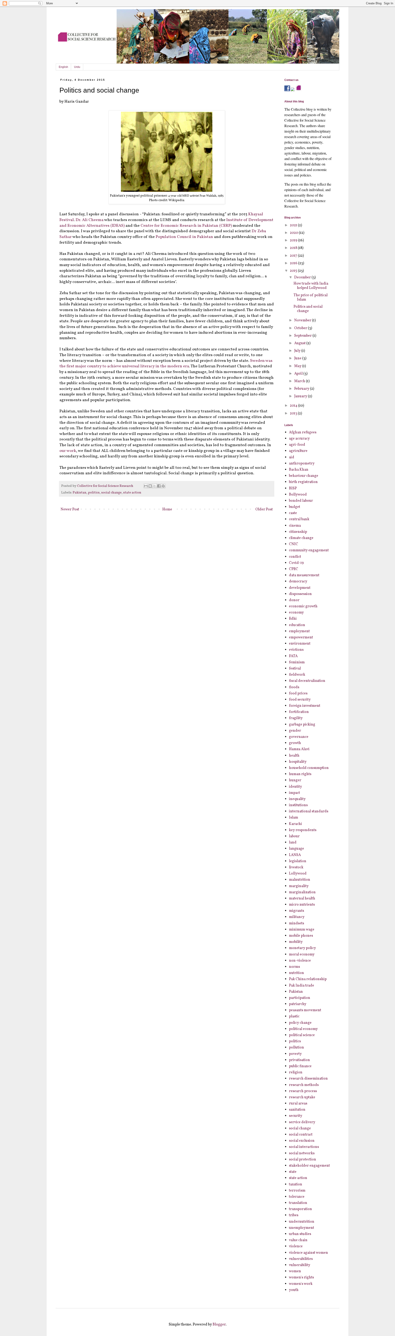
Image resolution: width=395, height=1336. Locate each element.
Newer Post (70, 509)
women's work (300, 1283)
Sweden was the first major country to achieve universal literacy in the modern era (165, 363)
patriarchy (297, 1004)
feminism (297, 662)
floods (294, 687)
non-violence (300, 960)
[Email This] (146, 486)
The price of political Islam (311, 297)
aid (291, 457)
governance (298, 736)
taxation (295, 1184)
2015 (294, 270)
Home (167, 509)
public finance (300, 1066)
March (300, 381)
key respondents (302, 830)
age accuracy (299, 438)
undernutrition (301, 1221)
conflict (295, 556)
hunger (295, 780)
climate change (301, 538)
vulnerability (299, 1265)
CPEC (293, 569)
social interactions (304, 1146)
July (297, 350)
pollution (296, 1047)
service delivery (302, 1122)
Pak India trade (301, 985)
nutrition (296, 973)
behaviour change (303, 475)
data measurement (304, 575)
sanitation (297, 1109)
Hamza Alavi (299, 749)
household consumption (309, 768)
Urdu (77, 67)
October (301, 328)
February (302, 388)
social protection (302, 1159)
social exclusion (302, 1140)
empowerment (301, 637)
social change (111, 492)
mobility (296, 941)
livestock (296, 867)
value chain (298, 1240)
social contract (300, 1134)
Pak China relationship (308, 979)
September (303, 335)
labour (294, 836)
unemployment (301, 1227)
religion (295, 1072)
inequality (297, 799)
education (297, 625)
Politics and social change (308, 309)
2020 (294, 232)
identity (295, 786)
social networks (302, 1153)
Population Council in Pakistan (184, 237)
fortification (299, 712)
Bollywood (298, 494)
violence (296, 1246)
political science (302, 1035)
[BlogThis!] (150, 486)
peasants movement (305, 1010)
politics (94, 492)
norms (294, 966)
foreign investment (304, 705)
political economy (303, 1029)
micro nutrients (302, 904)
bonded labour (301, 500)
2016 (294, 263)
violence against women (308, 1252)
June (298, 358)
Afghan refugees (302, 432)
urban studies (300, 1234)
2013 (294, 413)
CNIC (293, 544)
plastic (294, 1016)
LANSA (295, 855)
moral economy (302, 954)
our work (67, 451)
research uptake (302, 1097)
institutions (298, 805)
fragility (296, 718)
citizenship (298, 531)
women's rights (301, 1277)
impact (294, 792)
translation (298, 1202)
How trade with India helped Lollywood (311, 286)
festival (295, 668)
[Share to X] (154, 486)
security (295, 1115)
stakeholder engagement (309, 1165)
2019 (294, 240)
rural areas (298, 1103)
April (298, 373)
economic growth (303, 606)
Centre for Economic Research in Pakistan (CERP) (186, 226)
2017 (294, 255)
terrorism (297, 1190)
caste (293, 513)
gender (295, 730)
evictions (296, 649)
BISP (293, 488)
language (296, 848)
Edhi (293, 618)
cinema (295, 525)
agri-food (297, 444)
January (301, 396)
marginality (299, 886)
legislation (297, 861)
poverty (295, 1053)
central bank (299, 519)
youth (294, 1290)
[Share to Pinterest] (163, 486)
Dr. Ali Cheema (90, 220)
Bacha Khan (298, 469)
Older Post (264, 509)
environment (299, 643)
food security (300, 699)
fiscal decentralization (307, 680)
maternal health (302, 898)
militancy (296, 917)
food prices (298, 693)
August (300, 343)
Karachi (295, 824)
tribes (293, 1215)
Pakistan (79, 492)
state (292, 1171)
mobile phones (301, 935)
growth (295, 743)
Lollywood (298, 873)
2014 (294, 405)
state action (132, 492)
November (303, 320)
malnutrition (299, 879)
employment (299, 631)
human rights (300, 774)
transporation (300, 1209)
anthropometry (302, 463)
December (303, 277)
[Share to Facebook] (159, 486)
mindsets (296, 923)
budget (294, 506)
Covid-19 (296, 562)
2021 (294, 225)
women (295, 1271)
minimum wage (301, 929)
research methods (304, 1085)
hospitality (298, 761)
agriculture (298, 450)
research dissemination (308, 1078)
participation (299, 997)
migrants (296, 910)
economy (296, 612)
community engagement (309, 550)
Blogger (219, 1324)
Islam (293, 817)
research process (303, 1091)
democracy (298, 581)
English (63, 67)
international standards (308, 811)
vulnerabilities (301, 1258)
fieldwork (297, 674)
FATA (293, 656)
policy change (300, 1022)
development (299, 587)
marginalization (302, 892)
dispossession (300, 594)
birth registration (303, 482)
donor (294, 600)
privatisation (299, 1060)
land (292, 842)
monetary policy (302, 948)
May (298, 366)
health (294, 755)
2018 (294, 248)
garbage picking (302, 724)
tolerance (296, 1196)
